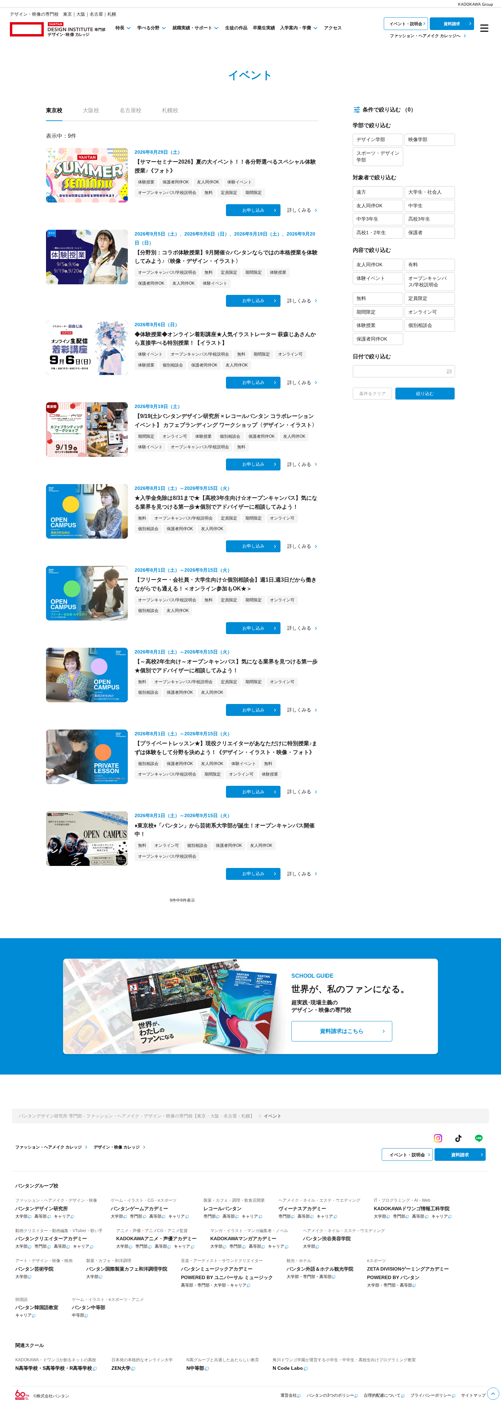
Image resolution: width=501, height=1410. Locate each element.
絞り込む (425, 393)
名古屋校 (130, 110)
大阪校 (91, 110)
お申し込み (253, 210)
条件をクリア (372, 393)
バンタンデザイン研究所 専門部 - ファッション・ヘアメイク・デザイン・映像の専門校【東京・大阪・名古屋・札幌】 (137, 1116)
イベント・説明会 (406, 23)
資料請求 (452, 23)
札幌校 (170, 110)
